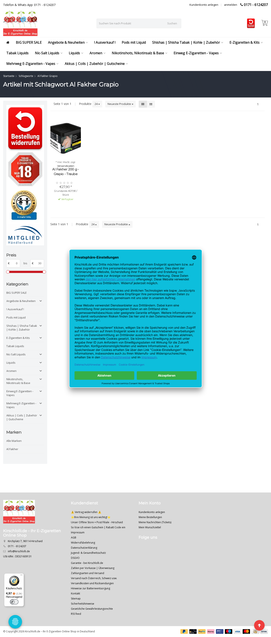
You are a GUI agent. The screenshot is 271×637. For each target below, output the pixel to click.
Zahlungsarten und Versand (87, 573)
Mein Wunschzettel (150, 527)
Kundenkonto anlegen (203, 5)
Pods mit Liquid (134, 42)
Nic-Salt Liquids (47, 53)
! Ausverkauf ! (104, 42)
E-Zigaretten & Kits (245, 42)
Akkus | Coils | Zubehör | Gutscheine (95, 63)
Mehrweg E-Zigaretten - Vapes (30, 63)
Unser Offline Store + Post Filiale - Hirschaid (97, 522)
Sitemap (76, 598)
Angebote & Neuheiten (66, 42)
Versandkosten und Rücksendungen (92, 583)
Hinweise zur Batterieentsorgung (90, 588)
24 (96, 104)
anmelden (230, 5)
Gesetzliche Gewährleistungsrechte (92, 609)
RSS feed (76, 614)
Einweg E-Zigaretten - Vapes (196, 53)
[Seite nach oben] (259, 625)
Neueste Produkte (120, 104)
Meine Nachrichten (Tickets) (155, 522)
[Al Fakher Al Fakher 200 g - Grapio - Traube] (65, 138)
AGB (73, 537)
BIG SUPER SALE (29, 42)
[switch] (14, 601)
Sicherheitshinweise (82, 603)
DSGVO (75, 558)
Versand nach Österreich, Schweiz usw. (94, 578)
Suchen (172, 23)
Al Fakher (12, 449)
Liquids (74, 53)
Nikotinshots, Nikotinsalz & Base (138, 53)
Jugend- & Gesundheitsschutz (88, 553)
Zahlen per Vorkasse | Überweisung (92, 568)
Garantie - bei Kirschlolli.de (87, 563)
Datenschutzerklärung (84, 547)
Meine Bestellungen (150, 517)
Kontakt (75, 593)
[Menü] (21, 576)
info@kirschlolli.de (19, 551)
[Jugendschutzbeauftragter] (25, 205)
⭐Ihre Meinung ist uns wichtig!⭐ (91, 517)
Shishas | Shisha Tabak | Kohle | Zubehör (186, 42)
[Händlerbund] (25, 234)
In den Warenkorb (64, 207)
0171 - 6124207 (256, 4)
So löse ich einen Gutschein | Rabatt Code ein (98, 527)
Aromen (96, 53)
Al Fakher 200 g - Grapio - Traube (65, 171)
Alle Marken (14, 441)
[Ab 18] (25, 169)
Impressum (77, 532)
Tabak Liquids (17, 53)
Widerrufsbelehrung (83, 542)
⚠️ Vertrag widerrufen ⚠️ (86, 512)
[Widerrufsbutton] (25, 128)
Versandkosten (65, 165)
